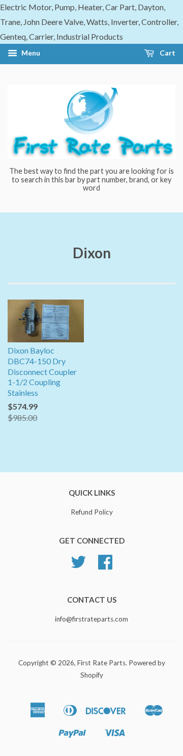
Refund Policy (92, 512)
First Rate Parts (101, 663)
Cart (166, 53)
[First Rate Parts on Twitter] (78, 565)
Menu (30, 53)
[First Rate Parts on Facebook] (105, 565)
